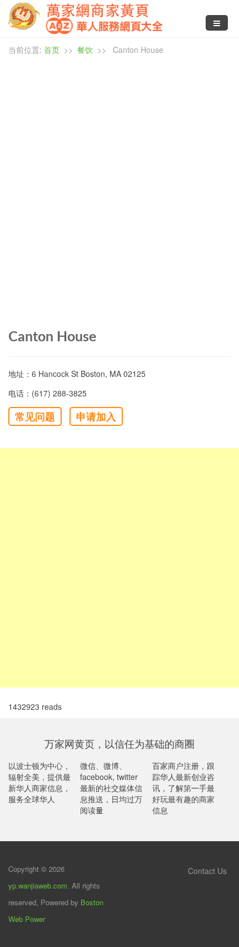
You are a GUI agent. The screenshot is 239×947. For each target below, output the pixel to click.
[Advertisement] (119, 568)
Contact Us (206, 870)
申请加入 (96, 416)
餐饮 (85, 49)
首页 (51, 49)
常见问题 (35, 416)
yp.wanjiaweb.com (37, 885)
